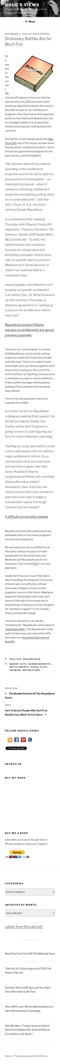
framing (15, 670)
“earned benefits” (15, 629)
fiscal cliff (38, 667)
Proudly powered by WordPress (31, 1056)
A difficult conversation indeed (26, 516)
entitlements (19, 667)
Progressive (32, 659)
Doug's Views (22, 4)
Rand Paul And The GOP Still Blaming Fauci (30, 953)
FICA (35, 563)
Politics (16, 659)
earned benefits (39, 664)
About (8, 1056)
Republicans (31, 670)
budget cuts (18, 664)
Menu (32, 21)
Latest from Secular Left (24, 927)
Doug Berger (41, 34)
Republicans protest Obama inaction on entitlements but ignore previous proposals (29, 330)
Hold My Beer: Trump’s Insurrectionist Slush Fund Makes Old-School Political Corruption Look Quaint (27, 1030)
